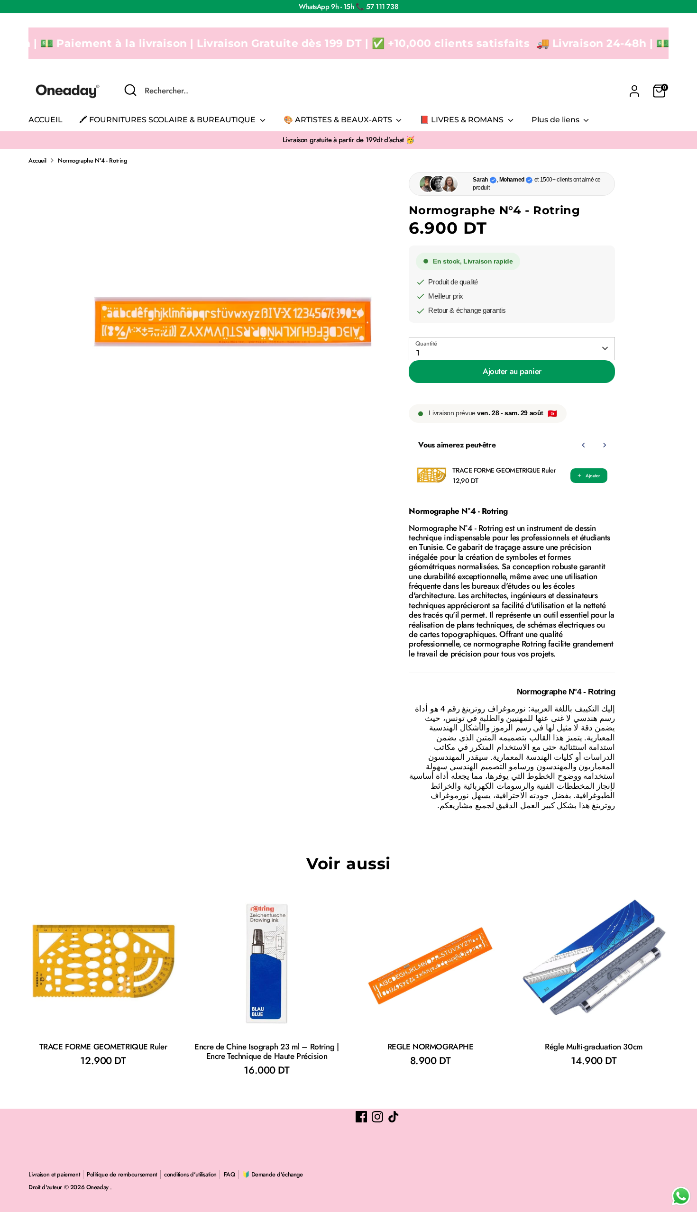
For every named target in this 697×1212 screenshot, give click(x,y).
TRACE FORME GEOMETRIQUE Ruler (504, 470)
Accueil (37, 160)
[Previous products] (583, 445)
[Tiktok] (393, 1116)
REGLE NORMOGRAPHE (430, 1046)
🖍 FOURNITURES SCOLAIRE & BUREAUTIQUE (168, 119)
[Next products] (604, 445)
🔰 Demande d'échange (272, 1174)
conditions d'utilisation (190, 1174)
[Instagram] (377, 1116)
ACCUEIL (45, 119)
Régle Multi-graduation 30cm (594, 1046)
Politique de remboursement (122, 1174)
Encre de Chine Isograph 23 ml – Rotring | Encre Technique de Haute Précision (266, 1051)
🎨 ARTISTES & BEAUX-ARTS (339, 119)
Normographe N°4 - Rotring (92, 160)
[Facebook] (361, 1116)
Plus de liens (556, 119)
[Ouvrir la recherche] (130, 90)
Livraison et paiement (54, 1174)
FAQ (229, 1174)
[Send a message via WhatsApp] (681, 1196)
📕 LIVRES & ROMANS (462, 119)
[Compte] (634, 91)
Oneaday (98, 1187)
